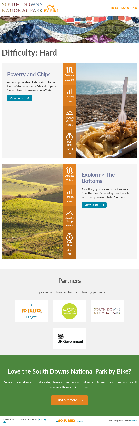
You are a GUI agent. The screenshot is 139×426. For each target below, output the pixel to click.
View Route (17, 98)
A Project (69, 421)
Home (114, 7)
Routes (125, 7)
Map (134, 7)
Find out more (66, 400)
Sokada (133, 421)
